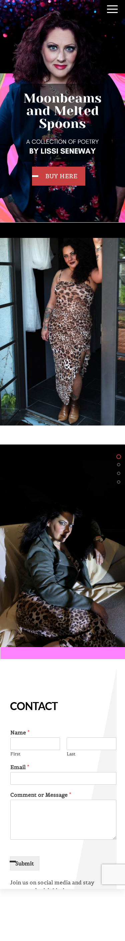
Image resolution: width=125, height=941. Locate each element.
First (15, 754)
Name (20, 732)
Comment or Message (40, 794)
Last (71, 754)
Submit (24, 863)
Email (19, 767)
